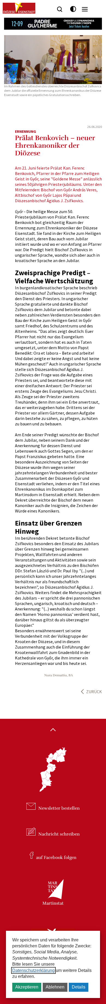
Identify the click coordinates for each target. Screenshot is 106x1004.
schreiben (59, 834)
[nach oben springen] (53, 730)
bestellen (59, 808)
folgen (56, 857)
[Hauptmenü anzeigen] (85, 9)
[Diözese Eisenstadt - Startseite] (19, 8)
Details (78, 987)
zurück (94, 691)
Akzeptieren (26, 987)
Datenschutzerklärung (33, 970)
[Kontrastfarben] (73, 9)
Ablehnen (55, 987)
